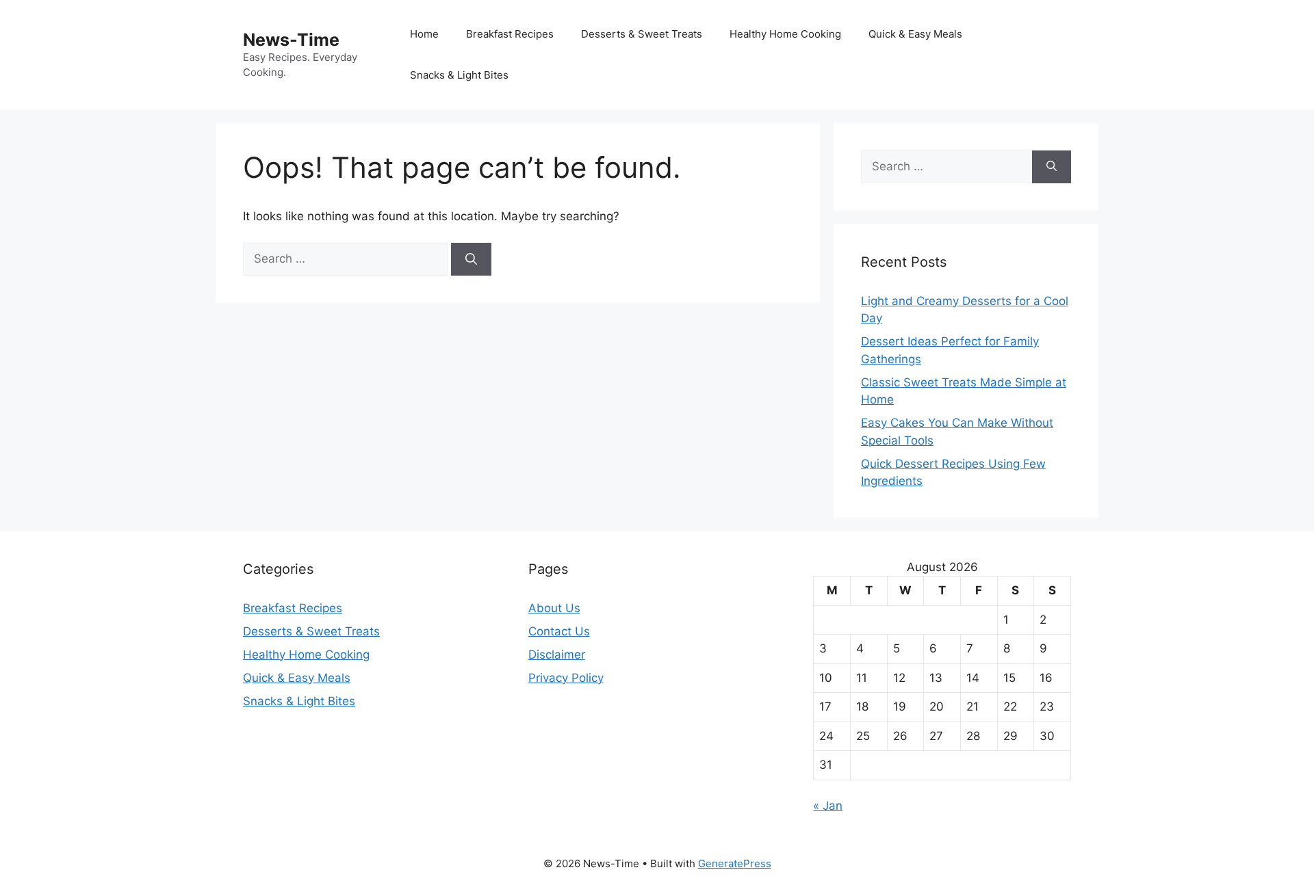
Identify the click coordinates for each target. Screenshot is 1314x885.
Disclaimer (556, 654)
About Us (554, 608)
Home (424, 33)
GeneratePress (734, 863)
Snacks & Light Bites (459, 74)
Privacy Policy (566, 678)
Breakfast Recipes (510, 33)
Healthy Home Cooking (785, 33)
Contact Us (559, 631)
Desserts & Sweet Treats (641, 33)
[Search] (471, 259)
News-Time (291, 39)
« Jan (827, 806)
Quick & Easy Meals (915, 33)
